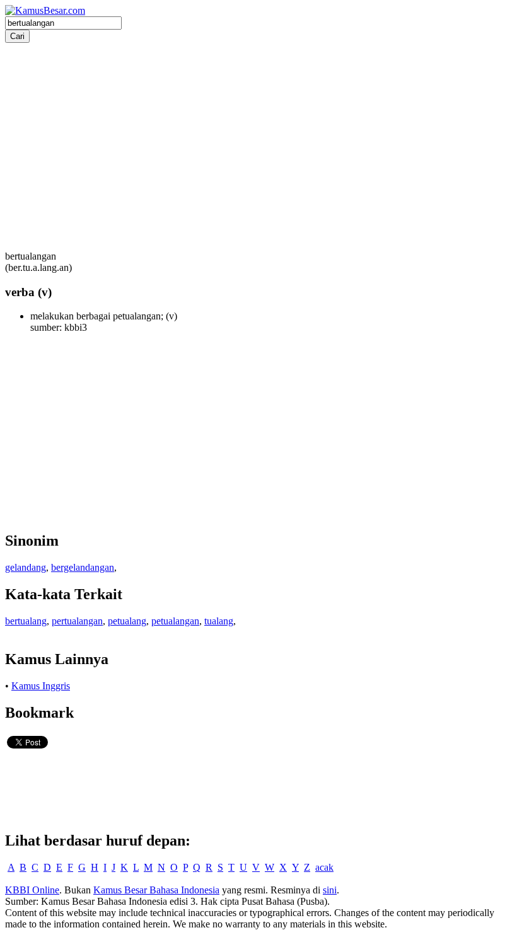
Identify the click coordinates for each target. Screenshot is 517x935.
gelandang (25, 567)
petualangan (175, 621)
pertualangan (77, 621)
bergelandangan (82, 567)
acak (324, 867)
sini (330, 890)
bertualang (26, 621)
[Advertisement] (258, 131)
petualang (127, 621)
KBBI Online (32, 890)
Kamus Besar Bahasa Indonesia (156, 890)
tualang (218, 621)
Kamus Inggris (40, 685)
